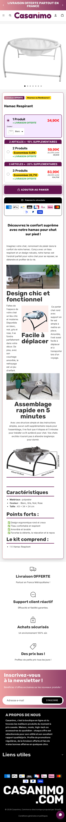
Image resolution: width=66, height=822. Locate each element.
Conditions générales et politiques (33, 816)
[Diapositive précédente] (3, 5)
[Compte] (55, 15)
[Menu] (3, 15)
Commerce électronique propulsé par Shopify (41, 809)
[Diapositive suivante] (62, 5)
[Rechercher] (10, 15)
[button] (33, 126)
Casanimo (16, 809)
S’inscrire (52, 700)
